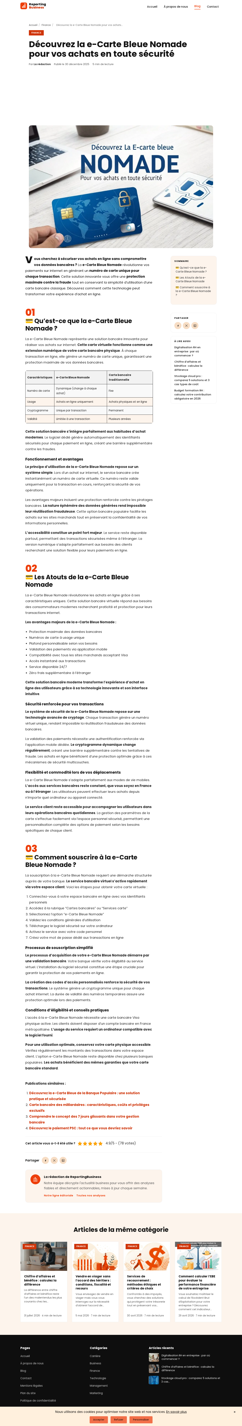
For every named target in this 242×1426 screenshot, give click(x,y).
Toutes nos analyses (90, 1195)
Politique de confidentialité (38, 1400)
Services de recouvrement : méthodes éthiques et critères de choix (144, 1282)
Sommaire (181, 261)
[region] (89, 397)
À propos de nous (176, 7)
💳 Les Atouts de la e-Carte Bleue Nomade (191, 279)
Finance (46, 25)
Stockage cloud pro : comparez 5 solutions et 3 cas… (190, 1380)
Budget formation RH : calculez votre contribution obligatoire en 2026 (192, 394)
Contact (213, 7)
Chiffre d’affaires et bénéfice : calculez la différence (188, 366)
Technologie (98, 1378)
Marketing (96, 1393)
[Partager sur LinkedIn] (63, 1160)
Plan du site (28, 1393)
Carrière (95, 1356)
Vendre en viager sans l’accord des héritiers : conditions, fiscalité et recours (93, 1282)
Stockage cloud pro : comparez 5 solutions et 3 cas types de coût (192, 380)
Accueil (152, 7)
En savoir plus (176, 1412)
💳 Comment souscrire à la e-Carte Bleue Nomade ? (193, 291)
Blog (197, 6)
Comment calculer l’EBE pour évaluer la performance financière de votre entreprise (197, 1282)
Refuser (118, 1419)
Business (95, 1363)
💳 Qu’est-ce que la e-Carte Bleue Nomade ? (191, 269)
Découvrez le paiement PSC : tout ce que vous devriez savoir (80, 1128)
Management (99, 1386)
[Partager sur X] (54, 1160)
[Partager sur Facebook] (45, 1160)
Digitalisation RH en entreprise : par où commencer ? (187, 351)
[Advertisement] (121, 96)
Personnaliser (141, 1419)
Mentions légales (31, 1386)
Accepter (98, 1419)
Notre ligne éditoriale (58, 1195)
